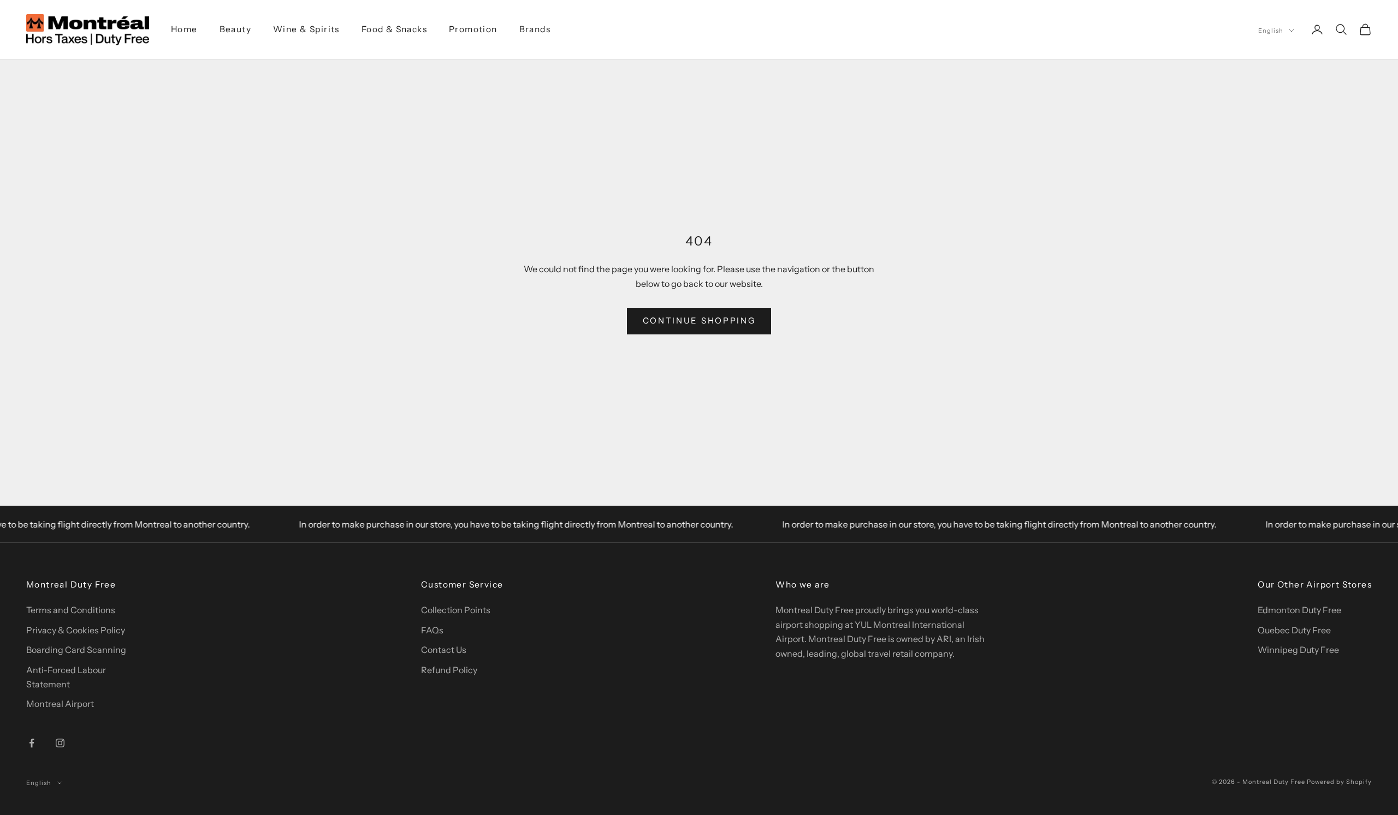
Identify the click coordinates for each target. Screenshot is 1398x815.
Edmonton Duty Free (1299, 609)
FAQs (432, 630)
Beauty (235, 29)
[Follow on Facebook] (31, 743)
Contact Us (443, 649)
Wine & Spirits (306, 29)
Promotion (473, 29)
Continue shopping (699, 320)
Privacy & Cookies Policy (75, 630)
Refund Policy (449, 669)
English (1270, 30)
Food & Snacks (394, 29)
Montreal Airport (60, 703)
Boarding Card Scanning (76, 649)
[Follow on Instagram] (60, 743)
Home (184, 29)
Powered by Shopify (1339, 782)
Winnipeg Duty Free (1298, 649)
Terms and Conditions (70, 609)
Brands (534, 29)
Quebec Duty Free (1294, 630)
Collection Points (455, 609)
